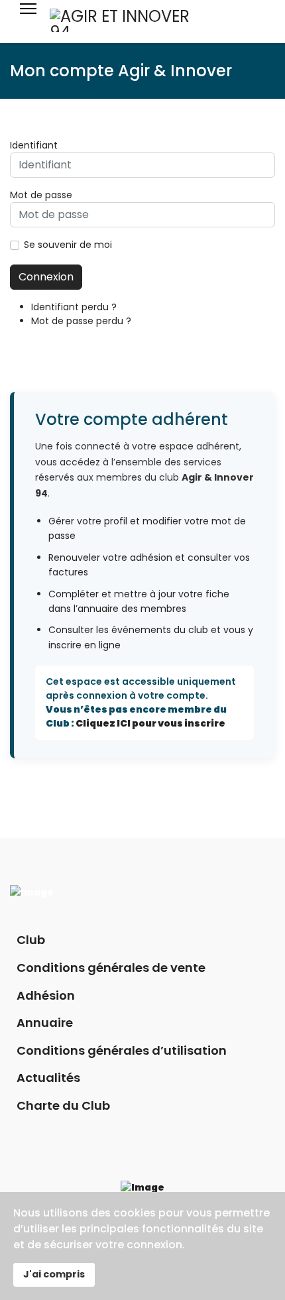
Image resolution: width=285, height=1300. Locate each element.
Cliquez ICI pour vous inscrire (150, 723)
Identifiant (34, 145)
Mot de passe (41, 195)
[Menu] (28, 20)
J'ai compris (54, 1274)
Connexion (46, 276)
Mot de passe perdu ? (81, 320)
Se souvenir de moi (68, 244)
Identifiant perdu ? (74, 307)
